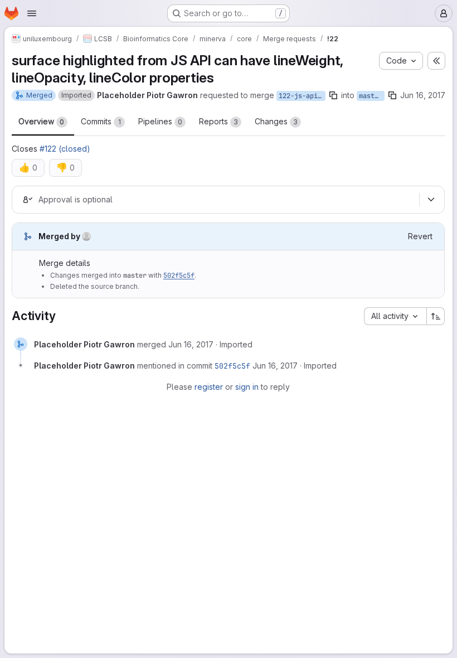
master (370, 95)
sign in (247, 386)
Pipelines (160, 121)
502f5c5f (179, 275)
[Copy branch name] (333, 95)
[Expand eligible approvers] (430, 199)
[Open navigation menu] (32, 13)
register (209, 386)
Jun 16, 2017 (422, 95)
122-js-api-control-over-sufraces (302, 95)
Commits (101, 121)
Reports (218, 121)
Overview (41, 121)
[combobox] (395, 316)
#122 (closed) (65, 148)
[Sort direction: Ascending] (436, 316)
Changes (276, 121)
